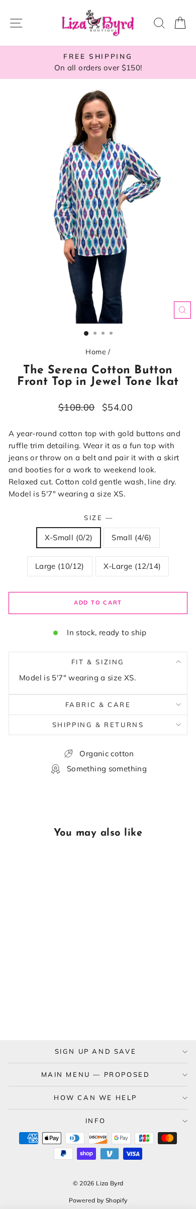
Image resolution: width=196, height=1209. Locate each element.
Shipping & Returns (98, 725)
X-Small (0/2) (69, 537)
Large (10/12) (59, 566)
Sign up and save (96, 1051)
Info (95, 1121)
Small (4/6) (131, 537)
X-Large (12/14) (132, 566)
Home (95, 351)
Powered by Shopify (98, 1200)
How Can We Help (95, 1097)
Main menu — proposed (95, 1074)
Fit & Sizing (98, 662)
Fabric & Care (98, 704)
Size (98, 518)
